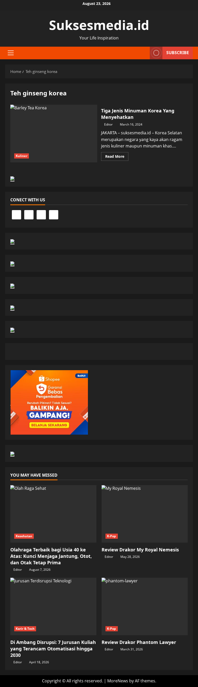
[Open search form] (144, 53)
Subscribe (177, 52)
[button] (10, 52)
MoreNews (117, 681)
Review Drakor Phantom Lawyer (139, 642)
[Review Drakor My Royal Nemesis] (145, 514)
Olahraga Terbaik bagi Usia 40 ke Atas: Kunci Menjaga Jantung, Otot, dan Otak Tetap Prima (51, 556)
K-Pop (111, 536)
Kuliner (21, 156)
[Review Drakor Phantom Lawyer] (145, 606)
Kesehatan (24, 536)
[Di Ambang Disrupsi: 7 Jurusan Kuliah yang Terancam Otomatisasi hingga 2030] (53, 606)
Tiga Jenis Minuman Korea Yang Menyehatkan (53, 133)
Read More (116, 157)
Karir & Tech (25, 628)
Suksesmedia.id (99, 25)
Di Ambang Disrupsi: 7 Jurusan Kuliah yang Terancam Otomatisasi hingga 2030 (53, 648)
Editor (108, 124)
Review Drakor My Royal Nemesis (140, 550)
